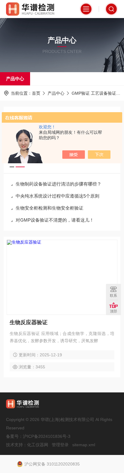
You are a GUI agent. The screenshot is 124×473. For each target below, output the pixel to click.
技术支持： (16, 444)
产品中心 (15, 78)
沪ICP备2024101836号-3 (46, 436)
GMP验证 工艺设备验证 (94, 93)
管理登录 (60, 444)
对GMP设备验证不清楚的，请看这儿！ (55, 220)
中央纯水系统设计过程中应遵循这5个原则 (57, 195)
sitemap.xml (83, 444)
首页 (36, 93)
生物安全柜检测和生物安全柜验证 (49, 207)
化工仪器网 (37, 444)
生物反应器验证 (29, 322)
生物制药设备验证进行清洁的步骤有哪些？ (58, 183)
